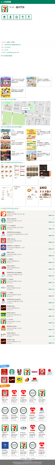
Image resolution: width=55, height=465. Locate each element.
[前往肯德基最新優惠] (19, 374)
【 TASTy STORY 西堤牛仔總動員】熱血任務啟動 (17, 143)
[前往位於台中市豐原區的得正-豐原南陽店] (5, 448)
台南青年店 (41, 432)
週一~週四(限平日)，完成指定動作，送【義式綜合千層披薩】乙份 (43, 133)
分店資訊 (16, 18)
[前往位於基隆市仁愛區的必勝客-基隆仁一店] (5, 396)
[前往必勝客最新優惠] (4, 382)
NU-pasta (39, 130)
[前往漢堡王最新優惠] (42, 374)
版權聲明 (28, 458)
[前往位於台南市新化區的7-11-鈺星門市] (14, 431)
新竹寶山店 (22, 432)
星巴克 (41, 199)
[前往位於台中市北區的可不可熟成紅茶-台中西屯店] (23, 413)
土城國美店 (13, 398)
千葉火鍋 (13, 151)
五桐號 (15, 188)
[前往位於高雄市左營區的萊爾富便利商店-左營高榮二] (23, 396)
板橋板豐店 (32, 415)
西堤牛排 (13, 141)
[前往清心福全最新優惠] (34, 382)
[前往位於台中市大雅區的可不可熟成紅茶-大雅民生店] (5, 413)
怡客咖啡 (29, 177)
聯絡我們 (33, 458)
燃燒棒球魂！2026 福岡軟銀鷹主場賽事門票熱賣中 (17, 90)
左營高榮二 (22, 398)
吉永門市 (40, 398)
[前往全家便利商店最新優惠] (49, 374)
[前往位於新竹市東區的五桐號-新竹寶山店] (23, 431)
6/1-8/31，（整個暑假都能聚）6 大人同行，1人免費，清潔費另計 (18, 133)
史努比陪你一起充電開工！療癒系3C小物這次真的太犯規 (43, 81)
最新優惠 (4, 18)
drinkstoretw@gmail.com (34, 463)
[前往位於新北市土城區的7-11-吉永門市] (41, 396)
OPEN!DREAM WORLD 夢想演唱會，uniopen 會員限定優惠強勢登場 (17, 81)
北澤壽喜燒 (42, 177)
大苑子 (15, 177)
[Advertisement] (27, 31)
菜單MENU (10, 18)
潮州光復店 (32, 432)
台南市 (8, 42)
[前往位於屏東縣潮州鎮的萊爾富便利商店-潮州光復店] (32, 431)
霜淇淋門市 (29, 18)
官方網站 (22, 18)
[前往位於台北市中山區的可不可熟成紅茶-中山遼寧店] (32, 396)
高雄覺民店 (32, 450)
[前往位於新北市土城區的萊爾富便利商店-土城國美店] (14, 396)
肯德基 (2, 177)
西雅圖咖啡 (39, 151)
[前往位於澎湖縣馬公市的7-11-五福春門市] (5, 431)
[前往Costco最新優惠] (34, 374)
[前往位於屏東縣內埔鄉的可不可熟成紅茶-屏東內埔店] (14, 413)
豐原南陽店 (4, 450)
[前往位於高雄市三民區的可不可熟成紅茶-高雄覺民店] (32, 448)
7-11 (12, 77)
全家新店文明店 (42, 415)
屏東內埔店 (13, 415)
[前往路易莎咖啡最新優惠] (27, 382)
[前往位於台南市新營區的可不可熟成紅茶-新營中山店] (14, 448)
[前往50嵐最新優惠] (19, 382)
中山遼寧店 (32, 398)
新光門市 (22, 450)
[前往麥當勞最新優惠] (4, 374)
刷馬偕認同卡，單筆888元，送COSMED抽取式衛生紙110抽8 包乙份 (43, 144)
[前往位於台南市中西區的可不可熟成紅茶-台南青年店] (41, 431)
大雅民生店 (4, 415)
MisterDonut (29, 199)
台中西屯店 (22, 415)
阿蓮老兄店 (41, 450)
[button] (26, 111)
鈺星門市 (13, 432)
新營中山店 (13, 450)
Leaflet (37, 124)
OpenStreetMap (43, 124)
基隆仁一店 (4, 398)
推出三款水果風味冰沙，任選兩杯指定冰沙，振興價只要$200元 (43, 155)
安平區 (13, 42)
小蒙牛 (12, 130)
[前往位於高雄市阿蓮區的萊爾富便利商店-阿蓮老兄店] (41, 448)
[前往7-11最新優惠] (27, 374)
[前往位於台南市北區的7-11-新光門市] (23, 448)
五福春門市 (4, 432)
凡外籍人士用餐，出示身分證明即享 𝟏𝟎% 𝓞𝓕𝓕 (17, 154)
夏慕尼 (2, 199)
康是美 (38, 141)
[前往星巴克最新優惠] (12, 374)
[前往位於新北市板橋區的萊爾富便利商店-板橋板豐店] (32, 413)
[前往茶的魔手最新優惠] (12, 382)
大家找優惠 (22, 458)
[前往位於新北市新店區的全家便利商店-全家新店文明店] (41, 413)
